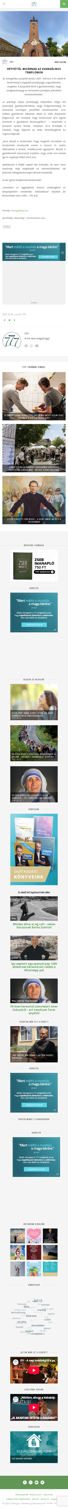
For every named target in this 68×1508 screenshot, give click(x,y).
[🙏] (17, 1252)
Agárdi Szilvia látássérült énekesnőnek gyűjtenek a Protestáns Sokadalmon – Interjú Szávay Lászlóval (34, 468)
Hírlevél (35, 1499)
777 (11, 62)
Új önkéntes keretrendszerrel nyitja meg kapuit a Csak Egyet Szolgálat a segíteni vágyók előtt (34, 416)
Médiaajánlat (21, 1494)
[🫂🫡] (17, 1269)
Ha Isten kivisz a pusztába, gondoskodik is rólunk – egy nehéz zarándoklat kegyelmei (34, 755)
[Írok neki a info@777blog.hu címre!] (36, 346)
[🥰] (34, 1236)
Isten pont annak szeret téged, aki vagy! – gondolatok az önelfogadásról (33, 714)
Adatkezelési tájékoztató (18, 1499)
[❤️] (34, 1252)
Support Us (56, 1499)
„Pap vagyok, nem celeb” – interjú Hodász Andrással (32, 1056)
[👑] (34, 1269)
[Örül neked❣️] (17, 1236)
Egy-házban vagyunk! (22, 1458)
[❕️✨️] (50, 1252)
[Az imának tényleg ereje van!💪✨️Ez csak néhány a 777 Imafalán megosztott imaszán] (50, 1269)
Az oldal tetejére (54, 1503)
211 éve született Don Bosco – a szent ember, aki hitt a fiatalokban (34, 520)
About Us (45, 1499)
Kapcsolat (48, 1494)
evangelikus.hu (19, 210)
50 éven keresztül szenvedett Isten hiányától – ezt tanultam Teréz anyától (32, 796)
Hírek (7, 227)
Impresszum (36, 1494)
